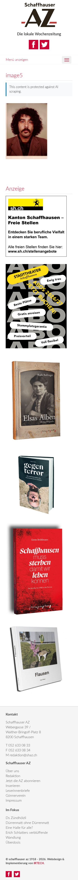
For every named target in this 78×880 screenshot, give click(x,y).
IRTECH (39, 863)
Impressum (14, 800)
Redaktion (13, 776)
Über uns (12, 771)
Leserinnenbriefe (18, 791)
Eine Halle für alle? (19, 828)
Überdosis (13, 842)
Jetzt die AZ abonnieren (23, 781)
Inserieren (13, 786)
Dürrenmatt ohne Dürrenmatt (27, 823)
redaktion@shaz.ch (23, 755)
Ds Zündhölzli (16, 818)
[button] (66, 60)
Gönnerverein (16, 795)
